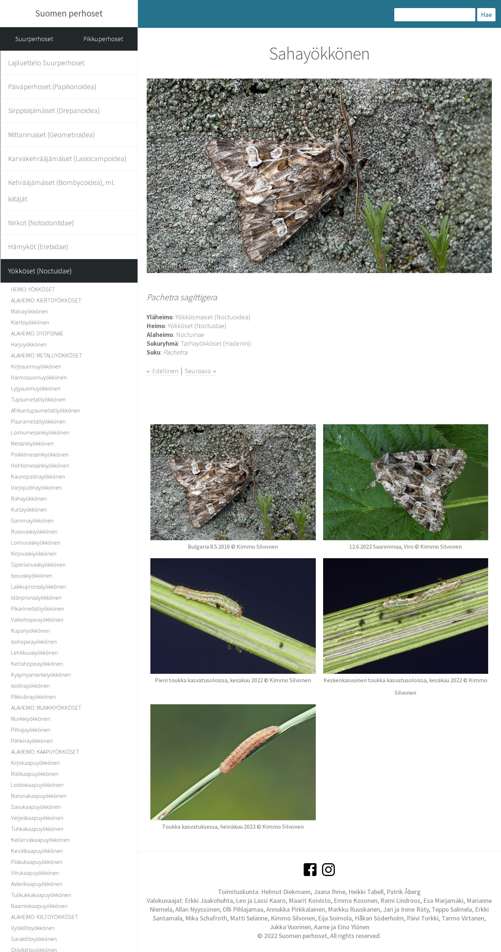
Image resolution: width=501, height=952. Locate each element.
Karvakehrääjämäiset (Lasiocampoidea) (67, 158)
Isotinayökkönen (30, 685)
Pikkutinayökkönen (33, 696)
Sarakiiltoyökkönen (34, 938)
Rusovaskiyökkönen (34, 531)
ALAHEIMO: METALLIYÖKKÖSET (46, 355)
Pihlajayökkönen (30, 729)
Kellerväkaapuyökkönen (40, 839)
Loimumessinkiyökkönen (40, 432)
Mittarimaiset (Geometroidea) (51, 134)
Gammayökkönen (32, 520)
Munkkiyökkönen (30, 718)
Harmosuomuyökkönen (39, 377)
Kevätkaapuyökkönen (37, 850)
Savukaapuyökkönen (36, 806)
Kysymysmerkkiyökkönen (41, 674)
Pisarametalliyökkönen (38, 421)
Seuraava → (200, 371)
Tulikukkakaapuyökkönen (41, 894)
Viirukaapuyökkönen (35, 872)
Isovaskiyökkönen (31, 575)
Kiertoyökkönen (30, 322)
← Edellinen (162, 371)
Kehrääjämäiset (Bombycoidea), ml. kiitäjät (61, 190)
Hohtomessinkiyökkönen (40, 465)
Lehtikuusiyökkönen (34, 652)
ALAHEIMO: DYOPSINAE (37, 333)
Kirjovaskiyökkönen (33, 553)
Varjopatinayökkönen (36, 487)
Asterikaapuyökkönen (36, 883)
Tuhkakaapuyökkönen (37, 828)
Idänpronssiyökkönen (36, 597)
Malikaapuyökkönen (34, 773)
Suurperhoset (34, 38)
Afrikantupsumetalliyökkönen (45, 410)
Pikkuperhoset (103, 38)
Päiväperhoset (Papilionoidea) (52, 86)
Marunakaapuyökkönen (38, 795)
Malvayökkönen (29, 311)
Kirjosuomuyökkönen (36, 366)
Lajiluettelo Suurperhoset (46, 62)
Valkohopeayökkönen (37, 619)
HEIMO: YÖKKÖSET (33, 289)
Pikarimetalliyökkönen (37, 608)
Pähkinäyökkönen (32, 740)
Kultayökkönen (29, 509)
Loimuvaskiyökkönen (36, 542)
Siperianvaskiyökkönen (38, 564)
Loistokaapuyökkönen (37, 784)
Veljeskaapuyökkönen (37, 817)
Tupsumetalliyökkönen (38, 399)
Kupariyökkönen (30, 630)
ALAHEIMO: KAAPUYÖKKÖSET (45, 751)
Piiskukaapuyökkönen (36, 861)
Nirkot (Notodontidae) (41, 222)
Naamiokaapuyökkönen (39, 905)
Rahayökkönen (29, 498)
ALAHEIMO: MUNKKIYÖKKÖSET (46, 707)
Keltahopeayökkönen (37, 663)
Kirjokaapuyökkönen (35, 762)
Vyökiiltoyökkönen (33, 927)
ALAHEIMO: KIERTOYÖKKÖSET (46, 300)
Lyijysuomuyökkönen (36, 388)
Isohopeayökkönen (34, 641)
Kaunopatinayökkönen (38, 476)
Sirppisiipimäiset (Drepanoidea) (54, 110)
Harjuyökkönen (29, 344)
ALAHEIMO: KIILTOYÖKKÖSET (44, 916)
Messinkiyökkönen (32, 443)
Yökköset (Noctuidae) (40, 270)
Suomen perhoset (69, 13)
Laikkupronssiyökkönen (38, 586)
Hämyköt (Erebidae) (38, 246)
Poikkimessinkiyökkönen (40, 454)
